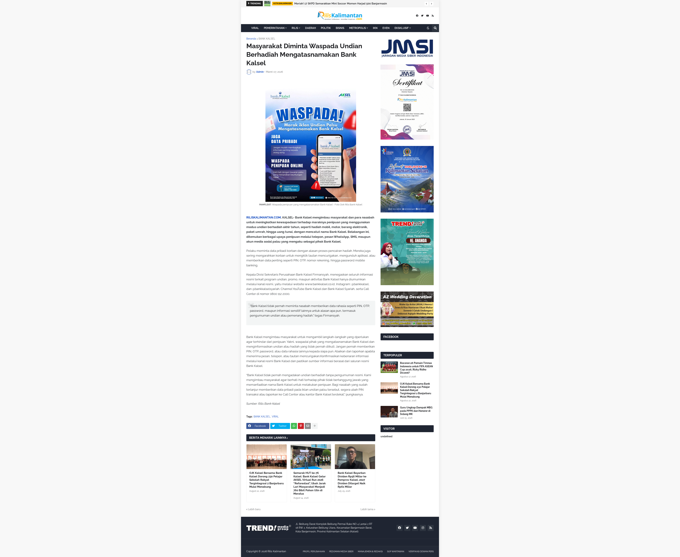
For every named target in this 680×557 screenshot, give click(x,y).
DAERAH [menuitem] (310, 28)
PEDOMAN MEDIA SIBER (341, 551)
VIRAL (275, 416)
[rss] (433, 16)
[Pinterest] (301, 426)
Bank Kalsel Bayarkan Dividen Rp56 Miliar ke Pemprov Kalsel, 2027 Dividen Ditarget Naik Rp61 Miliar (352, 479)
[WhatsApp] (294, 426)
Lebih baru (254, 509)
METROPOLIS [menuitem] (357, 28)
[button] (426, 4)
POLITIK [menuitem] (326, 28)
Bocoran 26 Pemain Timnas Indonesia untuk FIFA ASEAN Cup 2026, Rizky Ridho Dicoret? (416, 368)
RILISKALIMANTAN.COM (263, 217)
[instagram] (423, 528)
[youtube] (427, 16)
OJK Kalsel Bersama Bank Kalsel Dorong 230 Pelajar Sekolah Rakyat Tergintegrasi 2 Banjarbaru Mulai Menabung (266, 479)
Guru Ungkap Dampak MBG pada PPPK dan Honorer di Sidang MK (416, 410)
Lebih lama (367, 509)
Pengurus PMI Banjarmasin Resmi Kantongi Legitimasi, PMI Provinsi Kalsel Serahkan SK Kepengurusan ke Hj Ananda (358, 3)
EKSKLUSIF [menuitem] (402, 28)
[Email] (308, 426)
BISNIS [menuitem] (340, 28)
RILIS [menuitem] (295, 28)
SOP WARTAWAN (395, 551)
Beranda (251, 38)
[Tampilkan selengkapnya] (315, 426)
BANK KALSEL (267, 38)
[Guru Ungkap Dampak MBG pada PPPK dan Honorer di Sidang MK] (389, 411)
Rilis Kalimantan (277, 551)
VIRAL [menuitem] (255, 28)
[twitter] (422, 16)
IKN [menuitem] (375, 28)
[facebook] (417, 16)
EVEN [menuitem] (386, 28)
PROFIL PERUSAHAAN (314, 551)
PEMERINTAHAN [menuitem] (274, 28)
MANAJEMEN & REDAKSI (370, 551)
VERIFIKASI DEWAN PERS (421, 551)
